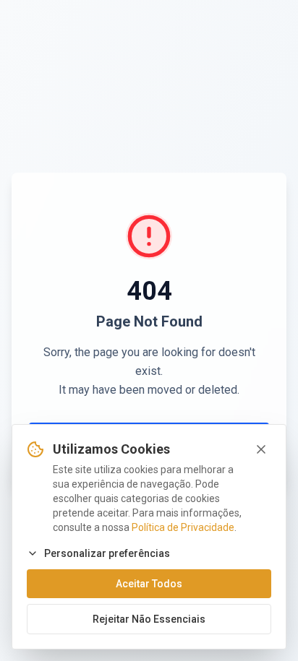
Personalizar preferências (107, 553)
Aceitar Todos (149, 583)
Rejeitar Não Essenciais (149, 619)
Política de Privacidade (183, 527)
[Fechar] (261, 449)
